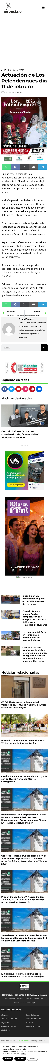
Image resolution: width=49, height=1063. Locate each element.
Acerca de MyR (29, 1002)
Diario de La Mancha (33, 1019)
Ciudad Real (5, 1030)
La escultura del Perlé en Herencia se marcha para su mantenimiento (34, 636)
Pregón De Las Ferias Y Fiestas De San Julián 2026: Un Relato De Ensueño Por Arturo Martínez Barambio (22, 900)
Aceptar (8, 1059)
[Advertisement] (24, 41)
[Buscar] (44, 347)
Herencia (29, 1022)
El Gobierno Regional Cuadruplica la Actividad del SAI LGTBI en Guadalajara (22, 975)
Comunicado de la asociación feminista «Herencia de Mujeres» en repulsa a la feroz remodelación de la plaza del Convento (34, 654)
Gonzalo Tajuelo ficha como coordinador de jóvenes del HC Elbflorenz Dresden (20, 434)
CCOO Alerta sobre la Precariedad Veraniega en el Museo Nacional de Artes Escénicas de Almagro (23, 705)
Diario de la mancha (38, 995)
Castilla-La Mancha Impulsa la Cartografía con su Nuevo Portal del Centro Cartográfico (24, 779)
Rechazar (20, 1059)
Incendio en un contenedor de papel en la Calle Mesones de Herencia (33, 600)
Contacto (18, 1002)
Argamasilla (5, 1022)
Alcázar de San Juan (9, 1019)
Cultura (6, 70)
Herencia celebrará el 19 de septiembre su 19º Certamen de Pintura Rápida (24, 741)
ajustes (23, 1054)
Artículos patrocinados (14, 998)
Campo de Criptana (8, 1026)
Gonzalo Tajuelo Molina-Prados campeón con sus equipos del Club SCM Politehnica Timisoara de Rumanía (34, 618)
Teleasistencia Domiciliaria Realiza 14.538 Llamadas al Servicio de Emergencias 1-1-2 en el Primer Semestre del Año (24, 938)
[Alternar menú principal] (44, 8)
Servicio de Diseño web (34, 998)
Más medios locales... (34, 1026)
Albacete (4, 1015)
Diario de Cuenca (32, 1015)
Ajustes (32, 1059)
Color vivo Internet (22, 1041)
